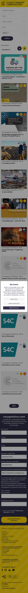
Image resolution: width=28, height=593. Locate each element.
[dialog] (14, 296)
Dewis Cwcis (14, 299)
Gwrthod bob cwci (14, 303)
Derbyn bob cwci (14, 308)
